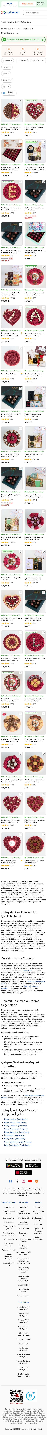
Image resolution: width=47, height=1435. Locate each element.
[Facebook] (11, 1181)
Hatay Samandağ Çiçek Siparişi (16, 1132)
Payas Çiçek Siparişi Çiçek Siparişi (17, 1142)
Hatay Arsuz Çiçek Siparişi (14, 1138)
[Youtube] (30, 1181)
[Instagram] (24, 1181)
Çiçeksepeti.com (7, 29)
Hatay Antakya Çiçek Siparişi (15, 1119)
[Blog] (37, 1181)
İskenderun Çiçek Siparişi (14, 1135)
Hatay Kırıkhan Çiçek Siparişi (15, 1125)
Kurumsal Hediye (41, 4)
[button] (23, 39)
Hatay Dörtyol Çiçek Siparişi (15, 1122)
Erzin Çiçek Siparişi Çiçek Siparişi (17, 1145)
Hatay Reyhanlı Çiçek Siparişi (16, 1129)
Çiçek (18, 29)
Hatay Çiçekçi (28, 29)
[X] (17, 1181)
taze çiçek (27, 970)
